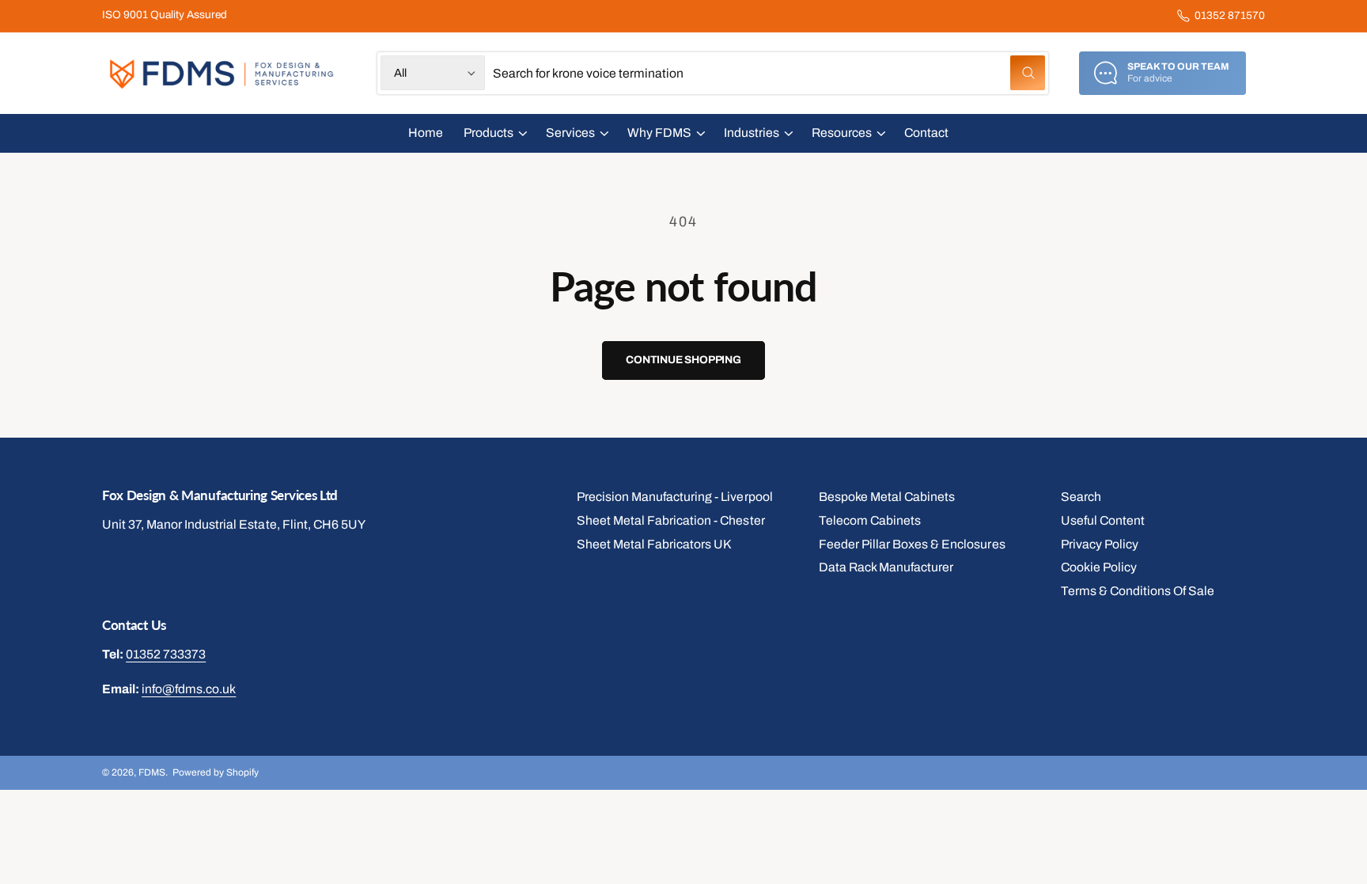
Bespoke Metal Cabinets (887, 496)
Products (488, 132)
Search (1081, 496)
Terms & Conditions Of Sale (1137, 591)
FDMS (151, 772)
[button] (494, 134)
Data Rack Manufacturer (886, 567)
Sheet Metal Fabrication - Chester (671, 520)
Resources (842, 132)
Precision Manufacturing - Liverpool (675, 496)
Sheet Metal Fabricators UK (654, 544)
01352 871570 (1230, 15)
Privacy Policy (1099, 544)
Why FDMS (659, 132)
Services (570, 132)
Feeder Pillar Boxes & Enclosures (912, 544)
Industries (751, 132)
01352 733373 (166, 654)
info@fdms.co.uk (189, 689)
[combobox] (769, 73)
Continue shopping (683, 360)
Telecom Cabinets (870, 520)
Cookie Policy (1099, 567)
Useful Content (1103, 520)
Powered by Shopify (215, 772)
